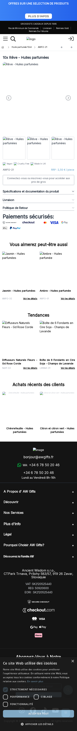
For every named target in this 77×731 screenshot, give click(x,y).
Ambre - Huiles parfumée (55, 290)
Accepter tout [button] (38, 713)
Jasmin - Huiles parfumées (18, 290)
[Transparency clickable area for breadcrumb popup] (23, 47)
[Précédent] (62, 47)
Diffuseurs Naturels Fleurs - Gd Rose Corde (20, 361)
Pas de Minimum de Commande (23, 28)
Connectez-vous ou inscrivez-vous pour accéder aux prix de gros (38, 180)
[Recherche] (13, 38)
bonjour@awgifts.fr (38, 457)
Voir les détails (30, 298)
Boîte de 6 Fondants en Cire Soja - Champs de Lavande (57, 361)
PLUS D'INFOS (38, 16)
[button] (38, 724)
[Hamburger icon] (5, 39)
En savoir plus (35, 681)
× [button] (72, 661)
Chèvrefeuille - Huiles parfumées (19, 430)
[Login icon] (71, 39)
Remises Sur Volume (38, 31)
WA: (41, 465)
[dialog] (38, 694)
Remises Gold (62, 28)
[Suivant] (71, 47)
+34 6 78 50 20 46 (38, 473)
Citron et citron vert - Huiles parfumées (57, 430)
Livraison (47, 28)
